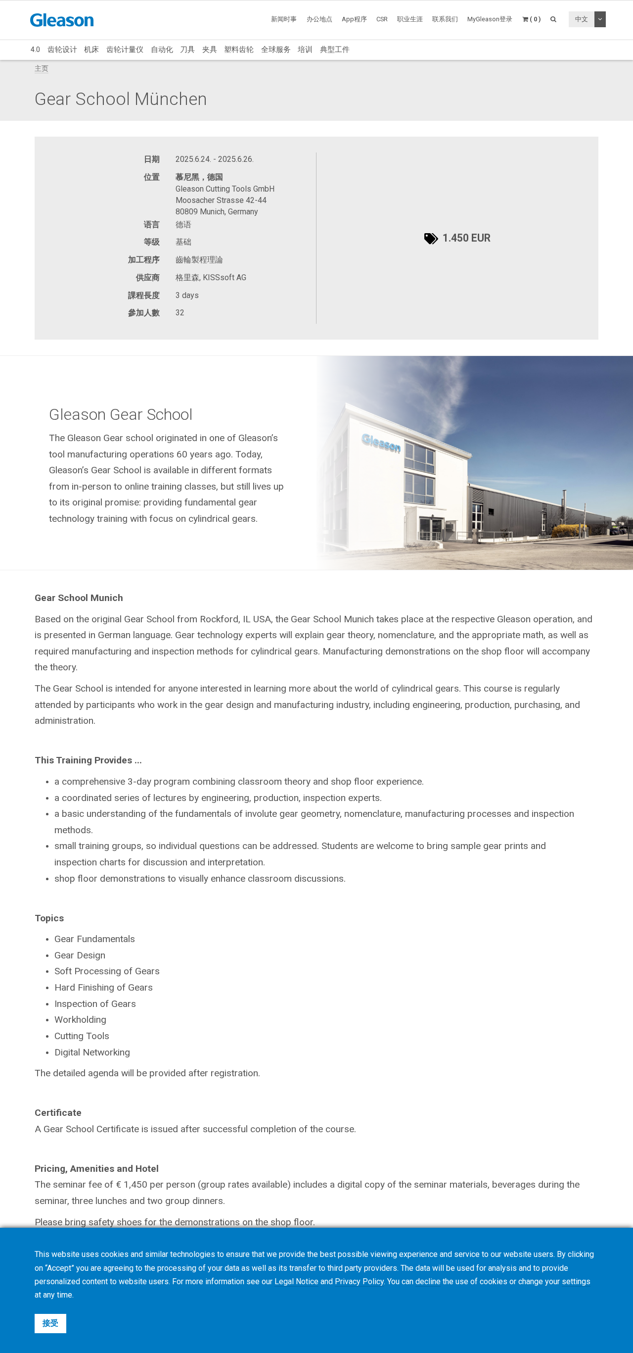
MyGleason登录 (489, 19)
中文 (581, 19)
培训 (305, 49)
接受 (50, 1323)
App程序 (354, 19)
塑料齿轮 (239, 49)
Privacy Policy (359, 1281)
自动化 (162, 49)
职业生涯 (410, 19)
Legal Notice (296, 1281)
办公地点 (319, 19)
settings (576, 1281)
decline (428, 1281)
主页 (41, 68)
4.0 (35, 49)
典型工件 (335, 49)
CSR (382, 19)
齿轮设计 (62, 49)
